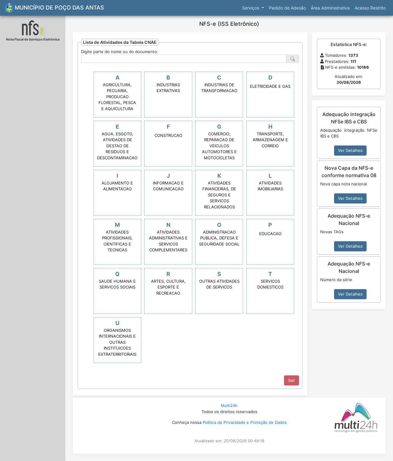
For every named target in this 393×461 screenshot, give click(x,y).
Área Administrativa (330, 7)
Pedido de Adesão (287, 7)
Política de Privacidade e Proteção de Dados (245, 422)
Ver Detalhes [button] (350, 150)
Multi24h (229, 405)
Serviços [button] (251, 7)
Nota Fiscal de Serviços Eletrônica (33, 39)
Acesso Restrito (370, 7)
